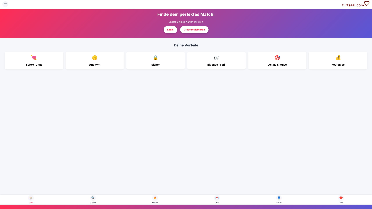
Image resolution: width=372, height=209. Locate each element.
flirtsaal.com (353, 5)
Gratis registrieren (194, 29)
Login (170, 29)
